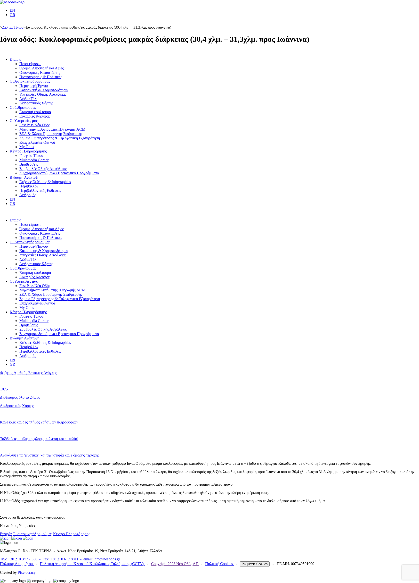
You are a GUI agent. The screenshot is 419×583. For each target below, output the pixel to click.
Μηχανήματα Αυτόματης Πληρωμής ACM (52, 129)
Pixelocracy (27, 572)
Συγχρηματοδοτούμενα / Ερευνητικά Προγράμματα (59, 173)
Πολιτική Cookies (219, 564)
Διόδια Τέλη (28, 99)
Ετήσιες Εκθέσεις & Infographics (45, 182)
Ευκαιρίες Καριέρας (34, 116)
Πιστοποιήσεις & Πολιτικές (40, 77)
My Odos (26, 147)
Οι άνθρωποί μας (23, 107)
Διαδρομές (27, 195)
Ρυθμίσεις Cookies (255, 564)
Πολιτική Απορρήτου (17, 564)
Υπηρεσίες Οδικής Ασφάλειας (42, 94)
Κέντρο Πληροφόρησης (28, 151)
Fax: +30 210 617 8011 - (62, 559)
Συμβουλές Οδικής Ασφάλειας (43, 169)
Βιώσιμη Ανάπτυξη (24, 177)
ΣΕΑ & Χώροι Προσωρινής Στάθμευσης (50, 134)
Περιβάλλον (28, 186)
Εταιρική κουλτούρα (35, 112)
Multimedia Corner (33, 160)
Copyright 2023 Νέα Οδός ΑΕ (175, 564)
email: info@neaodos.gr (101, 559)
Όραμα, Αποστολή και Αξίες (41, 68)
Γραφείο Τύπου (31, 155)
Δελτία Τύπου (13, 27)
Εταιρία (15, 59)
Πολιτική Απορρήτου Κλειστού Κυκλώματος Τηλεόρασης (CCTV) (92, 564)
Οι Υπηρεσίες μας (24, 120)
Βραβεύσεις (28, 164)
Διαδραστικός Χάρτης (36, 103)
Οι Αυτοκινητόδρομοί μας (30, 81)
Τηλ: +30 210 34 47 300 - (20, 559)
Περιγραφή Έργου (33, 86)
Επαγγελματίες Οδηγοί (37, 142)
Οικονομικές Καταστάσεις (39, 72)
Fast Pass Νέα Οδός (34, 125)
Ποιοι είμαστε (30, 64)
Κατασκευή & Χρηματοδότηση (43, 90)
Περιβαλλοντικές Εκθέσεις (40, 190)
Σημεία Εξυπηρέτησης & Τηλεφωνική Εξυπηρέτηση (59, 138)
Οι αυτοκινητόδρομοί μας (32, 534)
